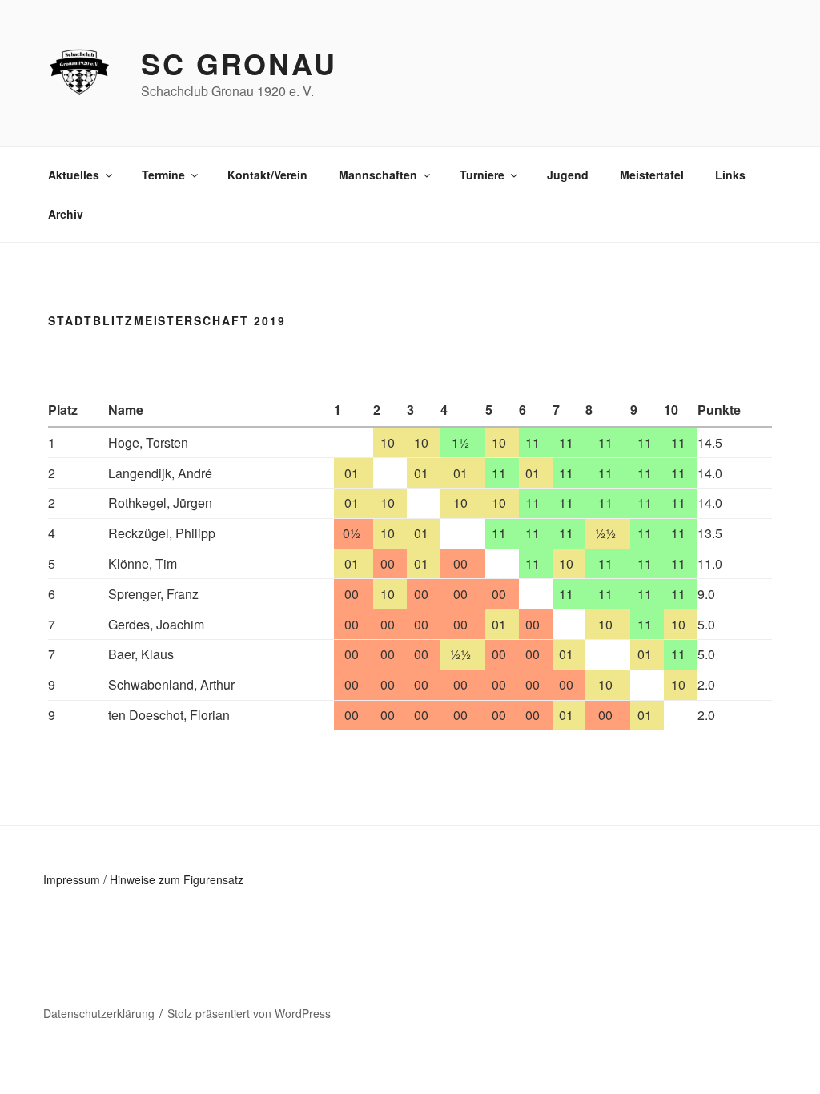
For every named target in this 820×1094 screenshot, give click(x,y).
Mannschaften (378, 175)
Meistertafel (652, 175)
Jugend (568, 175)
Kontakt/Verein (267, 175)
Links (730, 175)
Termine (163, 175)
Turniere (482, 175)
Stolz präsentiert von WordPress (249, 1013)
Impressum (71, 879)
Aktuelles (73, 175)
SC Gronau (239, 63)
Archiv (65, 214)
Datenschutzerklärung (99, 1013)
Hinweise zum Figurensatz (176, 879)
